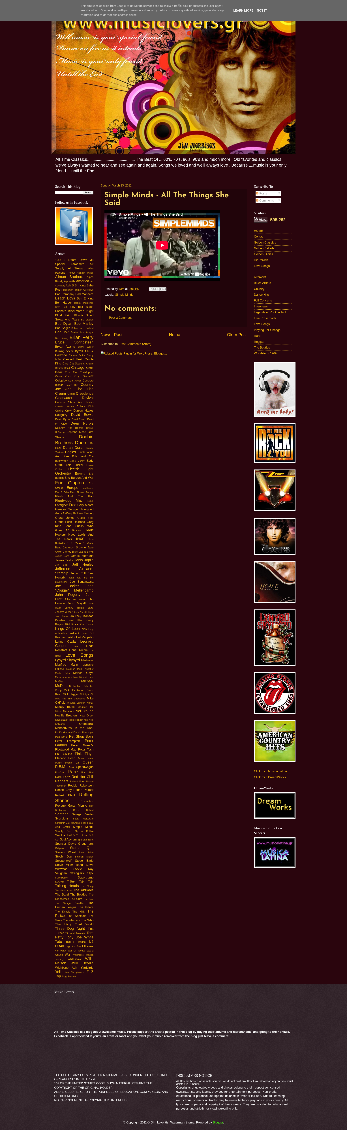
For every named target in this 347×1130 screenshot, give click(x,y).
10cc (58, 260)
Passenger (87, 732)
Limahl (76, 646)
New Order (86, 715)
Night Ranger (76, 719)
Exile (66, 492)
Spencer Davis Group (71, 843)
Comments (266, 200)
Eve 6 (58, 492)
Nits (86, 719)
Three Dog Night (70, 928)
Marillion (70, 669)
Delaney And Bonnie (69, 427)
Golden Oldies (263, 254)
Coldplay (61, 380)
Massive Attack (63, 677)
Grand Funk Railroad (70, 522)
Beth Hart (61, 307)
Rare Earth (62, 777)
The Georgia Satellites (70, 903)
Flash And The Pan (74, 496)
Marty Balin (62, 673)
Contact (259, 236)
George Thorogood (80, 509)
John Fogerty (67, 595)
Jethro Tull (78, 573)
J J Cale (74, 543)
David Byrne (62, 419)
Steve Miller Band (69, 865)
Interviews (261, 306)
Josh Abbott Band (83, 612)
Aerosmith (77, 264)
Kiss (84, 629)
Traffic (70, 942)
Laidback (74, 633)
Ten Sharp (87, 886)
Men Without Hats (83, 677)
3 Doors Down (75, 260)
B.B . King (78, 285)
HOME (258, 230)
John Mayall (77, 603)
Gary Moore (85, 505)
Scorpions (62, 818)
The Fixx (88, 899)
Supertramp (85, 877)
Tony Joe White (79, 937)
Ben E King (85, 298)
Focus (90, 501)
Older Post (237, 334)
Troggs (82, 941)
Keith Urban (76, 620)
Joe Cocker (67, 586)
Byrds (79, 351)
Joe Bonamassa (81, 581)
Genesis (60, 509)
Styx (90, 873)
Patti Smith (61, 736)
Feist (72, 492)
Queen (88, 762)
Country (259, 289)
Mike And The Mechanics (70, 698)
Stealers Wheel (65, 852)
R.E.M (60, 767)
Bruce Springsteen (74, 342)
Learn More (243, 10)
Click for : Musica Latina (270, 771)
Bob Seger (62, 328)
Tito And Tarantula (75, 933)
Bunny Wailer (85, 346)
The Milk (78, 911)
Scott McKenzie (83, 818)
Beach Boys (65, 298)
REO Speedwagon (80, 767)
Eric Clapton (69, 482)
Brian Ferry (81, 337)
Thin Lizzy (63, 924)
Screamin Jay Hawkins (67, 822)
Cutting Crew (63, 410)
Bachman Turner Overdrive (78, 289)
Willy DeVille (81, 963)
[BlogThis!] (154, 289)
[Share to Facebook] (161, 289)
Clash (68, 376)
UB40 (59, 946)
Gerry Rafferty (63, 513)
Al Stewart (76, 268)
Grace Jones (64, 517)
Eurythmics (87, 488)
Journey (75, 616)
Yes (67, 972)
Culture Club (85, 406)
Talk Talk (86, 881)
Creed (71, 393)
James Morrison (82, 555)
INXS (80, 539)
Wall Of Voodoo (76, 950)
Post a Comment (120, 317)
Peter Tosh (85, 749)
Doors (81, 442)
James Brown (86, 551)
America (82, 281)
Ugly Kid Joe (73, 946)
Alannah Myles (85, 272)
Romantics (87, 801)
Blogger (218, 1122)
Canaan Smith (77, 355)
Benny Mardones (83, 302)
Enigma (80, 473)
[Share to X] (158, 289)
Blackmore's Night (80, 311)
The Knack (62, 911)
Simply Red (63, 831)
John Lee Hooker (75, 599)
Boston (75, 332)
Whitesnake (75, 959)
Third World (84, 924)
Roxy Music (77, 805)
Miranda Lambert (76, 702)
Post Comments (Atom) (135, 344)
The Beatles (78, 894)
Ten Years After (63, 890)
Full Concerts (263, 300)
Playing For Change (267, 330)
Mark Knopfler (85, 669)
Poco (71, 758)
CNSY (89, 351)
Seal (83, 822)
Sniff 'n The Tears (77, 835)
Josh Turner (62, 616)
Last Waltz (68, 637)
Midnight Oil (86, 694)
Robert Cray (63, 790)
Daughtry (61, 415)
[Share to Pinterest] (164, 289)
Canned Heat (72, 359)
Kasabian (60, 620)
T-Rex (71, 881)
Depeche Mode (76, 432)
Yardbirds (87, 967)
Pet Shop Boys (81, 736)
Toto (58, 942)
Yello (59, 972)
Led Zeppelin (84, 637)
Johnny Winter (64, 612)
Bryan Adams (65, 346)
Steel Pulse (86, 852)
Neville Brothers (66, 715)
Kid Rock (71, 624)
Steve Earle (84, 860)
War (67, 954)
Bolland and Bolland (82, 328)
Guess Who (84, 526)
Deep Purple (81, 423)
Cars (65, 363)
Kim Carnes (86, 624)
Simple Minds (124, 294)
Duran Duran (73, 448)
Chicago (77, 368)
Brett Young (61, 338)
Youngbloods (77, 972)
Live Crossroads (265, 318)
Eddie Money (77, 461)
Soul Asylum (68, 839)
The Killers (85, 907)
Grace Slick (85, 517)
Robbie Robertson (80, 785)
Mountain (82, 707)
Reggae (259, 341)
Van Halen (61, 950)
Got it (262, 10)
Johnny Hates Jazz (79, 607)
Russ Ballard (83, 810)
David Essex (79, 419)
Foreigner (61, 505)
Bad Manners (84, 294)
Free (72, 505)
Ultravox (87, 946)
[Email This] (151, 289)
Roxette (60, 805)
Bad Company (64, 294)
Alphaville (69, 281)
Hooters (60, 534)
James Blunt (70, 551)
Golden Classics (265, 242)
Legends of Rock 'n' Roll (270, 312)
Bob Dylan (63, 324)
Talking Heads (67, 886)
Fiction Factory (85, 492)
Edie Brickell (74, 465)
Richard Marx (77, 781)
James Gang (62, 556)
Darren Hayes (83, 410)
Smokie (60, 835)
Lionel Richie (78, 650)
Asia (68, 285)
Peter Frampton (67, 741)
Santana (61, 814)
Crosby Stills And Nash (74, 402)
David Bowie (82, 415)
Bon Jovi (62, 332)
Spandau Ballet (85, 839)
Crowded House (64, 406)
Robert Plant (65, 795)
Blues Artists (262, 283)
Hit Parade (261, 260)
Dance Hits (261, 294)
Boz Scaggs (86, 332)
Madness (87, 660)
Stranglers (77, 873)
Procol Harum (85, 758)
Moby (90, 702)
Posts (262, 193)
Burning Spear (64, 351)
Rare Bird (87, 772)
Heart (89, 530)
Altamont (260, 277)
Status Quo (81, 848)
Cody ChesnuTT (83, 376)
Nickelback (61, 719)
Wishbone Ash (66, 967)
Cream (60, 393)
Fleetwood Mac (69, 500)
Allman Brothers (69, 277)
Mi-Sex (59, 681)
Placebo (60, 758)
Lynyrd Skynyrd (67, 660)
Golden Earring (83, 513)
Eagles (70, 452)
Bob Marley (83, 324)
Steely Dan (63, 856)
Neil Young (84, 711)
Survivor (59, 881)
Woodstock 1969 (265, 353)
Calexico (61, 355)
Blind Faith (63, 315)
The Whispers (71, 920)
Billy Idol (76, 307)
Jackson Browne (74, 547)
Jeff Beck (61, 564)
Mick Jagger (70, 694)
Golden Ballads (264, 248)
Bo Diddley (87, 319)
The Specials (76, 916)
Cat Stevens (77, 363)
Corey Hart (72, 385)
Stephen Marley (84, 856)
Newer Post (111, 334)
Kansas (88, 616)
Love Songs (79, 655)
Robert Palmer (83, 790)
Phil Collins (63, 754)
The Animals (83, 890)
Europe (72, 488)
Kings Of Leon (67, 629)
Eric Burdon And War (79, 477)
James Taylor (64, 560)
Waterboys (78, 954)
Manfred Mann (66, 664)
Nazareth (68, 711)
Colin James (75, 380)
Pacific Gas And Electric (68, 732)
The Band (62, 894)
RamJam (60, 772)
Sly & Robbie (84, 831)
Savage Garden (82, 814)
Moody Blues (65, 706)
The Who (87, 920)
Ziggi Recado (69, 976)
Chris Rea (71, 372)
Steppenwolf (63, 860)
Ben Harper (63, 302)
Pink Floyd (84, 754)
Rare (73, 771)
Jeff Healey (82, 564)
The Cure (76, 899)
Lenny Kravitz (66, 641)
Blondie (78, 315)
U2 (91, 942)
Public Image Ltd (67, 762)
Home (174, 334)
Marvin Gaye (83, 673)
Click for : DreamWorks (270, 777)
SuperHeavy (61, 877)
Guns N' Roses (68, 530)
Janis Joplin (83, 560)
